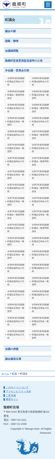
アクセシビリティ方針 (18, 391)
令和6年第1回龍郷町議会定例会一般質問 (15, 307)
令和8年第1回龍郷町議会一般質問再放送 (40, 108)
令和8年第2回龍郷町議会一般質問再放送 (15, 94)
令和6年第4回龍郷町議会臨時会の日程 (40, 268)
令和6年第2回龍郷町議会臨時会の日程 (40, 294)
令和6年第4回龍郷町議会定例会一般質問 (15, 241)
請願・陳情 (11, 40)
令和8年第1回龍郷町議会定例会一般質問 (15, 121)
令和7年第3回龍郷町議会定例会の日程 (40, 174)
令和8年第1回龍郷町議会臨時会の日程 (15, 134)
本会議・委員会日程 (17, 70)
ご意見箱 (11, 395)
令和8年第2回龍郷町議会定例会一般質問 (40, 94)
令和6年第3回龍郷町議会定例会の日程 (40, 254)
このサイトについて (17, 387)
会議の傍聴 (11, 348)
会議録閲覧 (11, 50)
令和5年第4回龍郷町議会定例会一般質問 (40, 321)
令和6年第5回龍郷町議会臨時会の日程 (15, 268)
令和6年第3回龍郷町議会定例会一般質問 (15, 254)
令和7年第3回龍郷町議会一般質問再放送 (40, 161)
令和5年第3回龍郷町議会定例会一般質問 (40, 334)
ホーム (5, 373)
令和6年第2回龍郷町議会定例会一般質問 (40, 281)
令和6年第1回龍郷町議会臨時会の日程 (15, 321)
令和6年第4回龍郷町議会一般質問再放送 (40, 228)
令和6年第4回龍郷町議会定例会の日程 (40, 241)
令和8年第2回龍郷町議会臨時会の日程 (40, 81)
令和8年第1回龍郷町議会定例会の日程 (40, 121)
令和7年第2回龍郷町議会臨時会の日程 (15, 161)
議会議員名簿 (13, 358)
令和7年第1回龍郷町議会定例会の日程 (15, 228)
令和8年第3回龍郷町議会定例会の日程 (15, 81)
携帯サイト (12, 399)
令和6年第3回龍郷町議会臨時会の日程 (15, 281)
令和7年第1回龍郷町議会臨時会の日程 (15, 188)
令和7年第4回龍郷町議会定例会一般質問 (15, 148)
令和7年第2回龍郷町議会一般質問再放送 (40, 188)
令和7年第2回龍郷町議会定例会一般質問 (15, 201)
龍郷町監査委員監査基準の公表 (24, 60)
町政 (14, 373)
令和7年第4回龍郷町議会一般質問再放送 (40, 134)
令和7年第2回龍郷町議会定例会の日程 (40, 201)
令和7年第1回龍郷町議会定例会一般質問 (40, 214)
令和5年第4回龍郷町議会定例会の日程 (15, 334)
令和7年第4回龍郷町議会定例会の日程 (40, 148)
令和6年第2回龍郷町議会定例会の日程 (15, 294)
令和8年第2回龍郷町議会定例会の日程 (15, 108)
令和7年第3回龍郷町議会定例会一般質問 (15, 174)
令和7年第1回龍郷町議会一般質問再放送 (15, 214)
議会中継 (10, 31)
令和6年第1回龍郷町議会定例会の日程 (40, 307)
